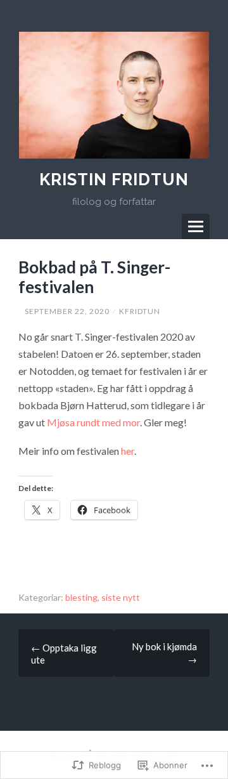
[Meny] (196, 226)
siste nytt (120, 597)
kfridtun (139, 311)
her (127, 451)
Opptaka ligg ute (64, 653)
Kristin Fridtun (114, 179)
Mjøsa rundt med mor (93, 422)
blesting (81, 597)
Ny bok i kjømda (164, 653)
